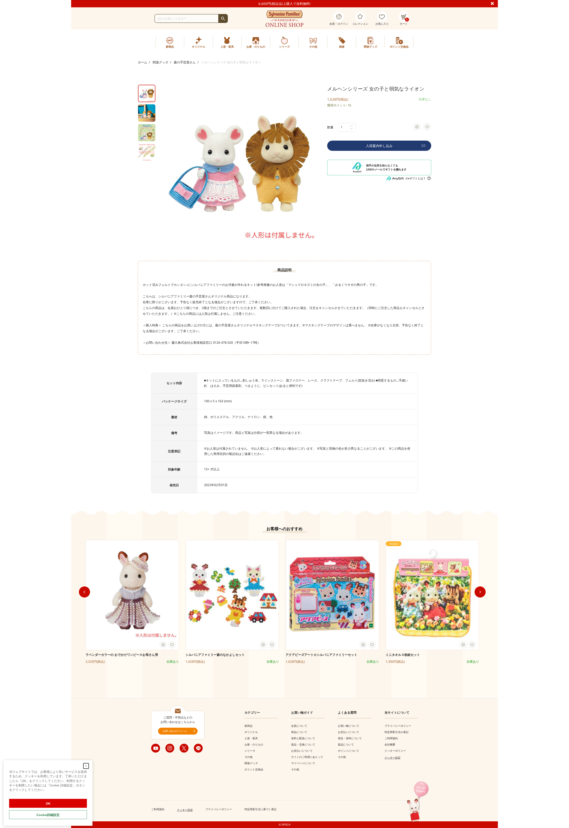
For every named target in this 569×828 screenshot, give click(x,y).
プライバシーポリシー (398, 726)
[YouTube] (155, 748)
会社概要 (390, 744)
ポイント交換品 (399, 46)
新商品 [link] (170, 46)
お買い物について (348, 726)
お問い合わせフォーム (174, 731)
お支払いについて (302, 751)
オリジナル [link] (198, 46)
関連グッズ (160, 62)
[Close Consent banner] (86, 766)
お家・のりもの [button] (255, 46)
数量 (330, 127)
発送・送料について (350, 738)
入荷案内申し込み (379, 145)
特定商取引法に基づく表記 (260, 809)
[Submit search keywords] (223, 18)
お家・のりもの (253, 744)
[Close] (494, 3)
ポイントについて (348, 751)
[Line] (198, 748)
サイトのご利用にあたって (307, 757)
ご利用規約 (391, 738)
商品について (299, 732)
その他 (248, 757)
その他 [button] (313, 46)
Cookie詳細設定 (48, 815)
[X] (184, 748)
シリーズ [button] (284, 46)
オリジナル (251, 732)
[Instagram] (169, 748)
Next (480, 592)
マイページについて (303, 763)
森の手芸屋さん (185, 62)
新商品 (248, 726)
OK (48, 803)
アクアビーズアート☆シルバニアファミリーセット (324, 654)
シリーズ (249, 751)
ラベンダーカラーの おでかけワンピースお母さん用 (122, 654)
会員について (299, 726)
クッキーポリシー (395, 751)
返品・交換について (303, 744)
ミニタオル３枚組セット (403, 654)
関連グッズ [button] (370, 46)
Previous (84, 592)
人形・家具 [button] (227, 46)
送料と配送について (303, 738)
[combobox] (191, 18)
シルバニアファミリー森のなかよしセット (215, 654)
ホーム (142, 62)
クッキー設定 (393, 757)
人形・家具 (251, 738)
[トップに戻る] (418, 802)
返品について (346, 744)
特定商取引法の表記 (397, 732)
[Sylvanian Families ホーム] (284, 18)
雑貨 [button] (342, 46)
